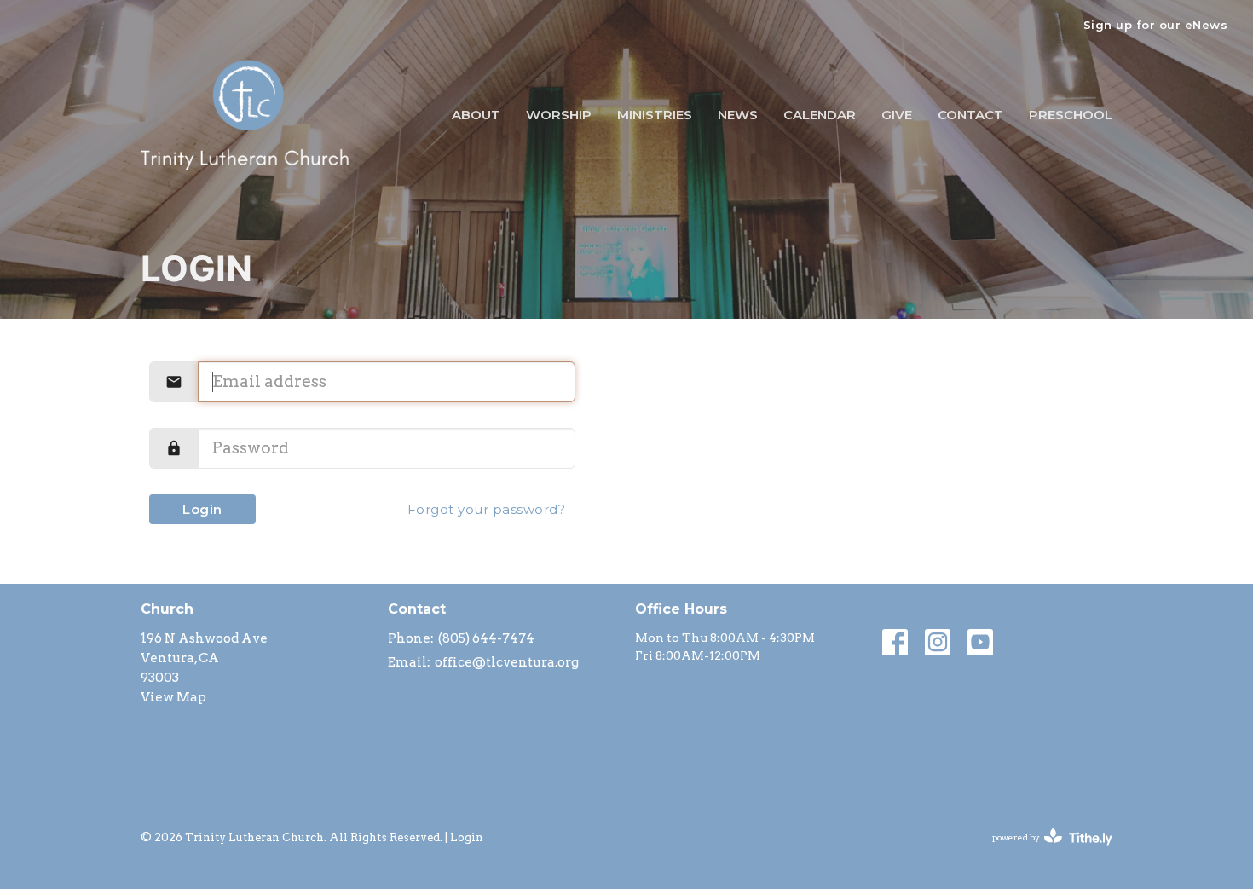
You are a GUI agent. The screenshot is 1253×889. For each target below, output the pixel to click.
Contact (970, 115)
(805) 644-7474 (486, 638)
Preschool (1070, 115)
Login (202, 509)
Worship (559, 115)
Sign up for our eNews (1155, 25)
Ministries (654, 115)
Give (896, 115)
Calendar (819, 115)
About (476, 115)
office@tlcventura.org (507, 662)
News (738, 115)
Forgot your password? (486, 509)
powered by (1043, 852)
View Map (173, 697)
